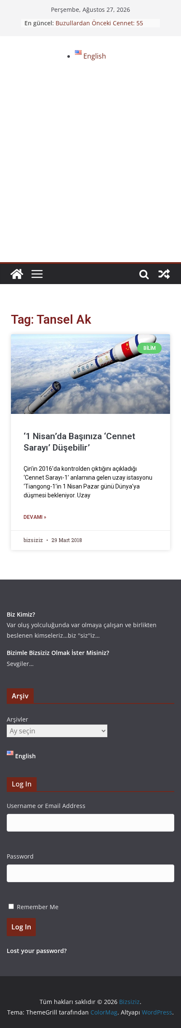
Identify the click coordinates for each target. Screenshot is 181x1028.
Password (20, 856)
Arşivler (17, 719)
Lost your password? (37, 951)
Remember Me (38, 907)
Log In (21, 926)
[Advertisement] (90, 167)
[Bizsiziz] (17, 274)
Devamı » (35, 517)
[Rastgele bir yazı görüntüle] (164, 274)
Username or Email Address (46, 806)
